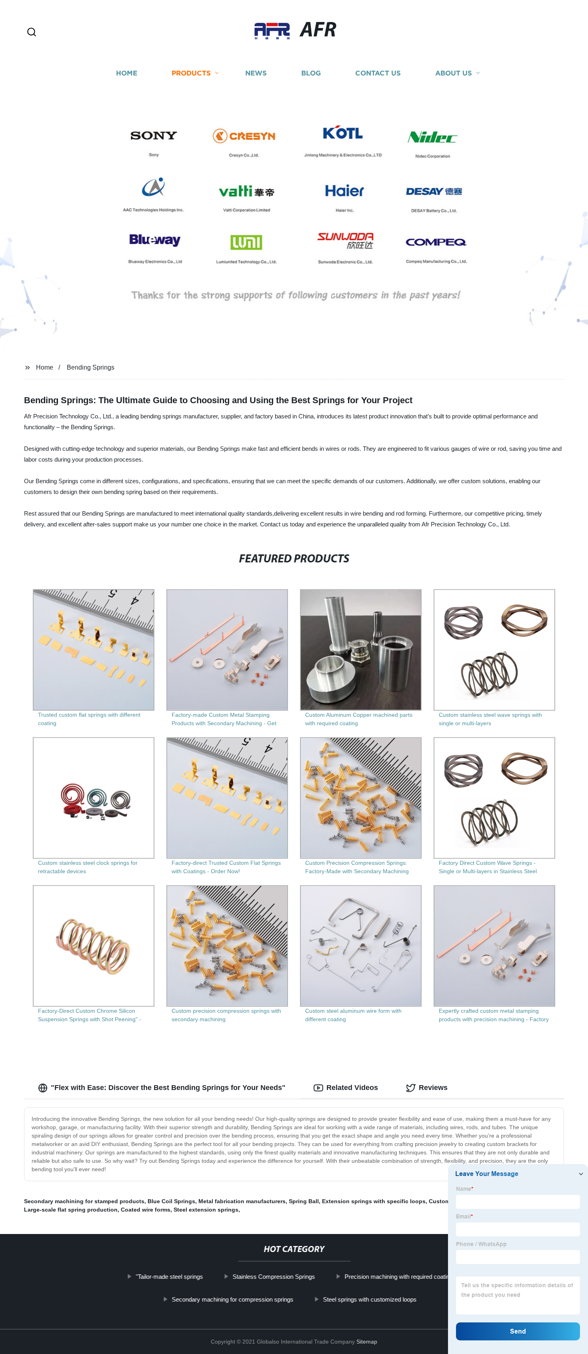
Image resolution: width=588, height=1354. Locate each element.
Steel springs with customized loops (369, 1299)
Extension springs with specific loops (374, 1201)
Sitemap (366, 1341)
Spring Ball (304, 1201)
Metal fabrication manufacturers (242, 1201)
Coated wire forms (145, 1209)
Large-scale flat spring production (71, 1209)
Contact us (378, 73)
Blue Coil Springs (171, 1201)
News (256, 73)
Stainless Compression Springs (273, 1276)
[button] (31, 32)
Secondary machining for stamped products (84, 1201)
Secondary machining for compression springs (232, 1299)
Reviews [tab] (433, 1088)
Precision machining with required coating (398, 1276)
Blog (311, 73)
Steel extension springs (206, 1209)
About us (453, 73)
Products (191, 73)
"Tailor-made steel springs (169, 1276)
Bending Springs (90, 367)
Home (126, 73)
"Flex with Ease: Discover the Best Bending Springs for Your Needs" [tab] (168, 1088)
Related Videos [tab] (352, 1088)
